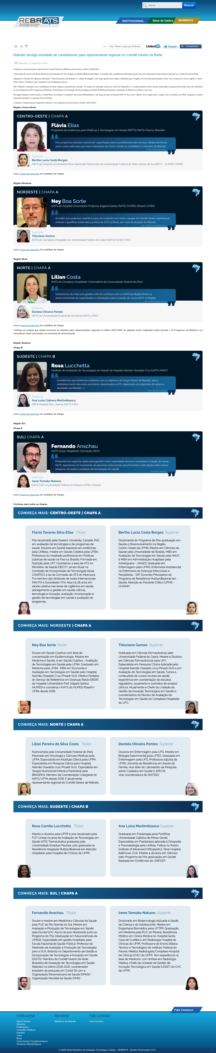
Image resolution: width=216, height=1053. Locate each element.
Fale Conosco (183, 1009)
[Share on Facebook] (191, 46)
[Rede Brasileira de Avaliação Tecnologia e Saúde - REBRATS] (43, 21)
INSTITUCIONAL (133, 21)
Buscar (189, 5)
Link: (105, 46)
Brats (19, 1038)
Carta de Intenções (29, 173)
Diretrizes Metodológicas (29, 1044)
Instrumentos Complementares (32, 1041)
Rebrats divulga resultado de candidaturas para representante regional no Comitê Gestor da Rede (87, 55)
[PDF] (26, 45)
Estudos (21, 1032)
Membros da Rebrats (65, 1021)
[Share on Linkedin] (153, 46)
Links (19, 1035)
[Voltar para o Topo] (212, 1050)
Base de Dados (163, 20)
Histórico (21, 1024)
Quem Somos (23, 1021)
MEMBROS (185, 20)
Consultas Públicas (26, 1030)
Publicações (23, 1027)
